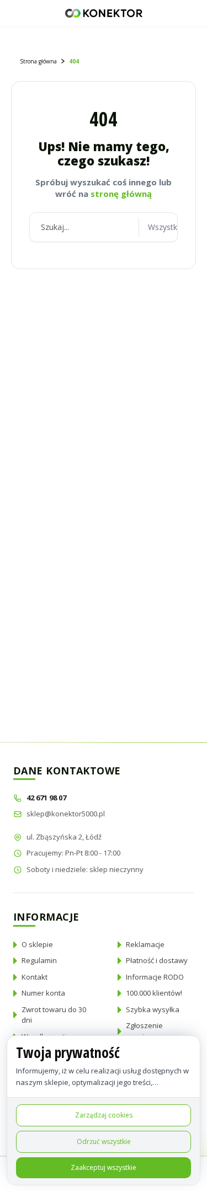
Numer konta (43, 993)
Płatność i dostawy (157, 960)
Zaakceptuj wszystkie (103, 1167)
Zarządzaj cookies (103, 1115)
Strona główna (38, 61)
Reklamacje (145, 944)
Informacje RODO (155, 977)
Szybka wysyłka (152, 1009)
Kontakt (34, 977)
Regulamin (39, 960)
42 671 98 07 (47, 798)
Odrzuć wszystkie (104, 1141)
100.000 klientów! (154, 993)
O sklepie (37, 944)
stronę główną (121, 193)
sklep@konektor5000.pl (65, 814)
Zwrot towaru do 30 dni (54, 1014)
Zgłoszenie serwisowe (144, 1030)
